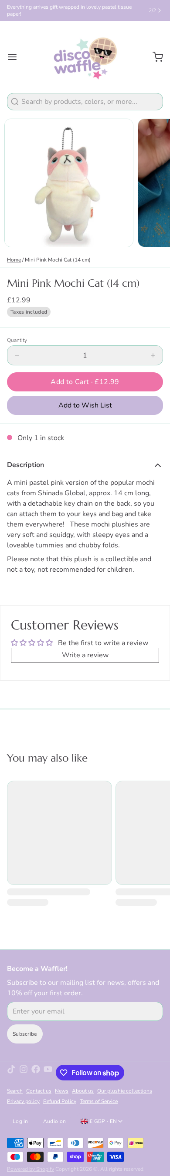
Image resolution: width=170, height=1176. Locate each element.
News (61, 1090)
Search (15, 1090)
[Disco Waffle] (85, 56)
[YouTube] (48, 1072)
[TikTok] (11, 1072)
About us (83, 1090)
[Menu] (15, 57)
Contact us (38, 1090)
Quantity (17, 340)
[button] (85, 381)
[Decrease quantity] (17, 355)
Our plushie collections (124, 1090)
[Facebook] (35, 1072)
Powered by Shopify (30, 1169)
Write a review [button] (85, 655)
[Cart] (154, 57)
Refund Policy (59, 1101)
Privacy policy (23, 1101)
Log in (20, 1121)
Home (14, 259)
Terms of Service (99, 1101)
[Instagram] (23, 1072)
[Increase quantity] (153, 355)
